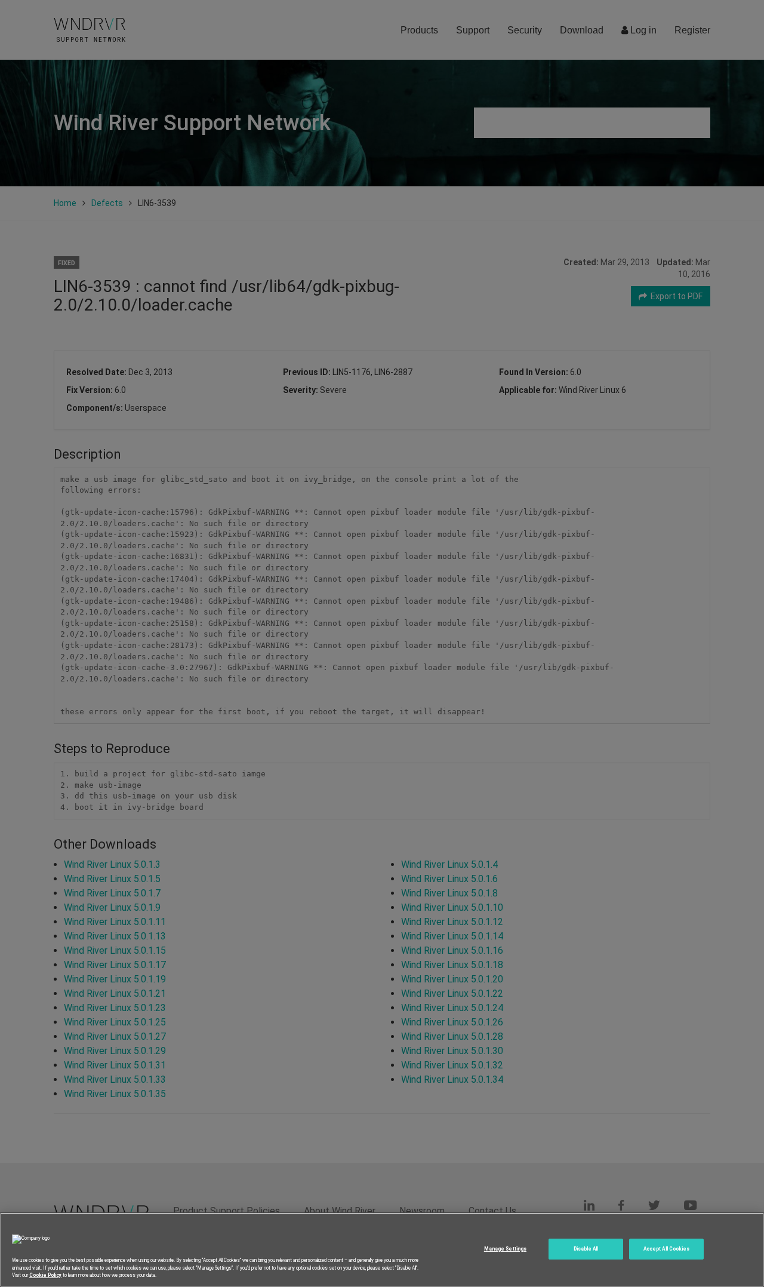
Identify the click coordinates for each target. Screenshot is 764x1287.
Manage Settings (505, 1249)
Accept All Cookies (666, 1249)
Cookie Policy (45, 1274)
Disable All (586, 1249)
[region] (382, 1249)
